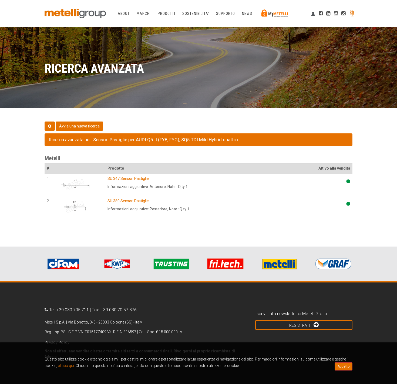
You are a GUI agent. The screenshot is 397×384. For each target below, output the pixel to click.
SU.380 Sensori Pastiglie (128, 201)
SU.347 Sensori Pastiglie (128, 178)
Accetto (343, 366)
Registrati (300, 325)
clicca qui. (66, 365)
